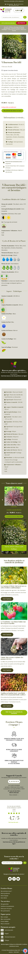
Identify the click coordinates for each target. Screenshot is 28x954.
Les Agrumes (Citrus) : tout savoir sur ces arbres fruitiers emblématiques (13, 587)
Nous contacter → (14, 795)
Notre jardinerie (5, 893)
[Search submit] (25, 17)
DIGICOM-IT (16, 952)
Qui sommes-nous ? (6, 891)
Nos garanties (5, 904)
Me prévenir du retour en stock (12, 110)
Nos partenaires (5, 911)
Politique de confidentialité (15, 944)
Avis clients (4, 898)
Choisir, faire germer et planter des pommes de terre (12, 658)
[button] (25, 10)
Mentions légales (5, 944)
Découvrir (14, 516)
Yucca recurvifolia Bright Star (14, 510)
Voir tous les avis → (14, 822)
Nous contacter (5, 923)
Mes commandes (5, 919)
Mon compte (4, 917)
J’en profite (21, 23)
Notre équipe (4, 895)
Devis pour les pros (6, 908)
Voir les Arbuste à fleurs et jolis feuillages (14, 548)
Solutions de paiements (7, 906)
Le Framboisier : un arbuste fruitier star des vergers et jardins (13, 622)
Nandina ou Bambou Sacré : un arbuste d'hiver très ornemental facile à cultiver (13, 694)
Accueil (6, 27)
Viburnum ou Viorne (14, 29)
